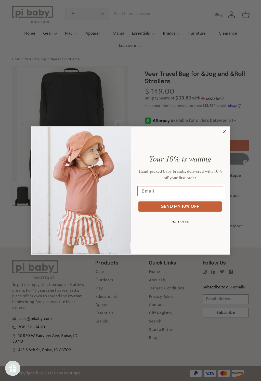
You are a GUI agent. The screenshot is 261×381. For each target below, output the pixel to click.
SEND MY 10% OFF (180, 206)
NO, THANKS (180, 221)
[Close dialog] (224, 132)
